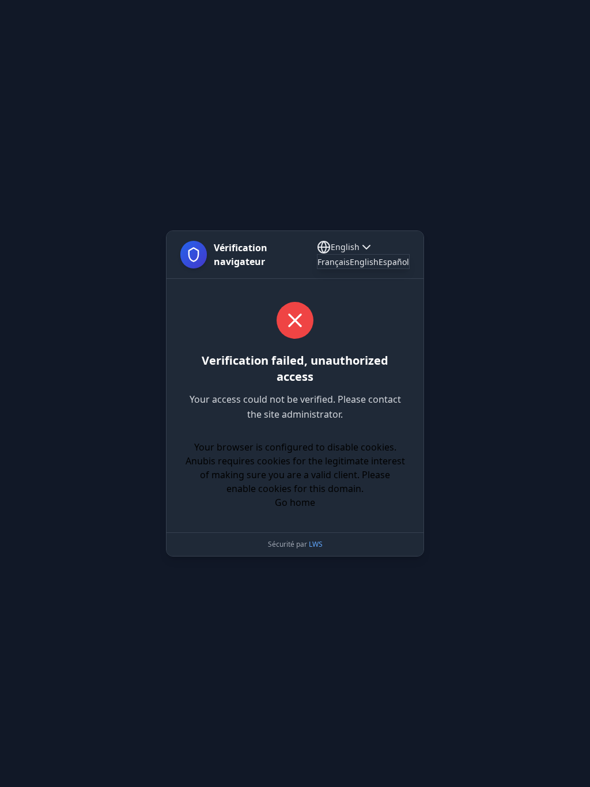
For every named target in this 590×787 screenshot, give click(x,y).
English (345, 246)
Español (394, 261)
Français (333, 261)
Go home (295, 502)
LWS (316, 544)
